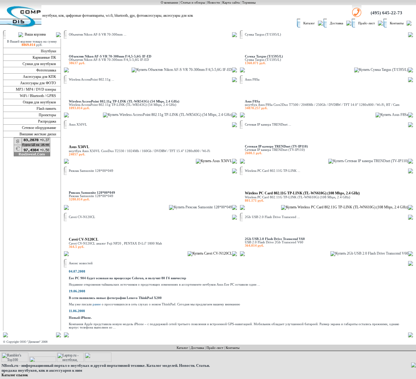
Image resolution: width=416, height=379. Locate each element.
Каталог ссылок (15, 375)
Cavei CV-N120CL (83, 239)
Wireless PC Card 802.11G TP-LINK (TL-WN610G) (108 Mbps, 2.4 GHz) (302, 193)
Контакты (397, 23)
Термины (249, 2)
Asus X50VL (79, 147)
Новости (213, 2)
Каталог (309, 23)
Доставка (336, 23)
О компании (169, 2)
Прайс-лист (366, 23)
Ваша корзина (35, 34)
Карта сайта (231, 2)
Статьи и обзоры (193, 2)
